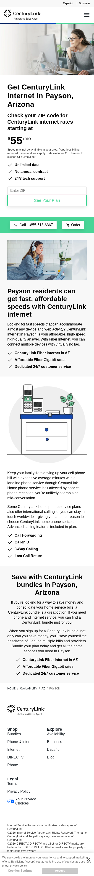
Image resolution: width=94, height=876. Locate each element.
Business (84, 3)
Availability (56, 734)
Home (11, 688)
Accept (60, 870)
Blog (51, 757)
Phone (12, 765)
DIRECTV (15, 757)
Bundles (14, 734)
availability (28, 688)
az (43, 688)
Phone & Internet (20, 742)
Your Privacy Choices (25, 801)
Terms (12, 784)
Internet (13, 749)
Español (68, 3)
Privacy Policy (18, 791)
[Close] (89, 860)
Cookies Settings (20, 870)
